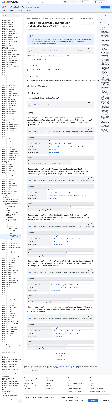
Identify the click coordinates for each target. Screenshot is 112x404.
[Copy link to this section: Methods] (37, 113)
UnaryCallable (32, 210)
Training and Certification (74, 391)
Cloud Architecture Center (74, 388)
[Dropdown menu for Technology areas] (35, 2)
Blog (91, 380)
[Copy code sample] (91, 48)
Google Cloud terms (50, 397)
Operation (73, 144)
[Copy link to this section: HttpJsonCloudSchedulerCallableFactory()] (60, 98)
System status (50, 388)
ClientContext (53, 149)
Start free (105, 7)
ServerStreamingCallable (36, 302)
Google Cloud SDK (12, 7)
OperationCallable (34, 164)
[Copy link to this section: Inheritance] (39, 66)
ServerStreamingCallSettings (60, 288)
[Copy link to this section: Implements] (39, 76)
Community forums (51, 380)
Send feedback (87, 23)
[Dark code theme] (89, 48)
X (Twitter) (93, 386)
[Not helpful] (92, 18)
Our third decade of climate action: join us (67, 397)
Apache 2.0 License (30, 367)
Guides (12, 10)
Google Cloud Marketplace (31, 386)
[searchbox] (11, 15)
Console (86, 2)
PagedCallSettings (54, 195)
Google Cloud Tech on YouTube (98, 391)
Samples (28, 10)
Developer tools (45, 18)
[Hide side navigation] (19, 401)
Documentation (36, 18)
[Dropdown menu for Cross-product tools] (52, 2)
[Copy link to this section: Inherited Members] (48, 86)
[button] (10, 193)
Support (48, 383)
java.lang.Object (31, 70)
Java (23, 7)
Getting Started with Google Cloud (77, 383)
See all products (28, 380)
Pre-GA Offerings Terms (53, 39)
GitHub (69, 380)
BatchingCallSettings (60, 242)
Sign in (108, 2)
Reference (20, 10)
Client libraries (33, 7)
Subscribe (93, 400)
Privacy (34, 397)
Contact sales (27, 388)
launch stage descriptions (49, 43)
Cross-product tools (44, 2)
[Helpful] (90, 18)
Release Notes (49, 386)
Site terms (40, 397)
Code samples (71, 386)
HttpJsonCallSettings (56, 144)
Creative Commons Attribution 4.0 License (68, 366)
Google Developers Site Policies (52, 367)
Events (92, 383)
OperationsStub (54, 152)
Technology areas (28, 2)
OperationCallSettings (56, 147)
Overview (4, 10)
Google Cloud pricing (29, 383)
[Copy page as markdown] (66, 26)
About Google (27, 397)
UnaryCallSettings (59, 334)
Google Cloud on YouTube (96, 388)
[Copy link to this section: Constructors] (41, 93)
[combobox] (71, 1)
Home (28, 18)
